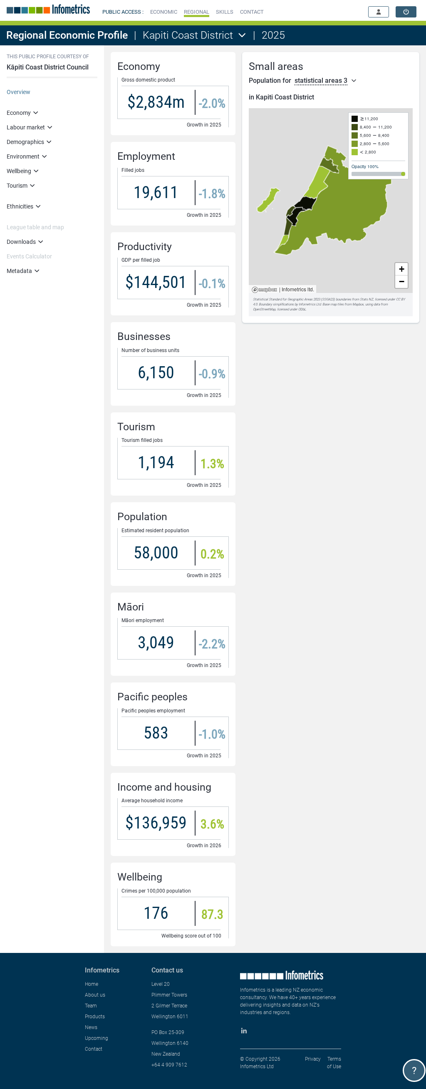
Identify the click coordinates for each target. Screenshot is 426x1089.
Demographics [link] (25, 142)
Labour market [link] (26, 127)
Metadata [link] (19, 271)
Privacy (313, 1059)
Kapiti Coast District (188, 35)
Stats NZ (366, 299)
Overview (18, 92)
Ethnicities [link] (20, 206)
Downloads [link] (21, 241)
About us (95, 995)
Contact (93, 1049)
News (91, 1027)
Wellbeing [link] (19, 171)
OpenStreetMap (264, 309)
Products (95, 1017)
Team (91, 1006)
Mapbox (264, 290)
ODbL (302, 309)
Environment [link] (23, 156)
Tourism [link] (17, 185)
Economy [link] (19, 112)
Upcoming (96, 1038)
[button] (164, 11)
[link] (406, 11)
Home (91, 984)
